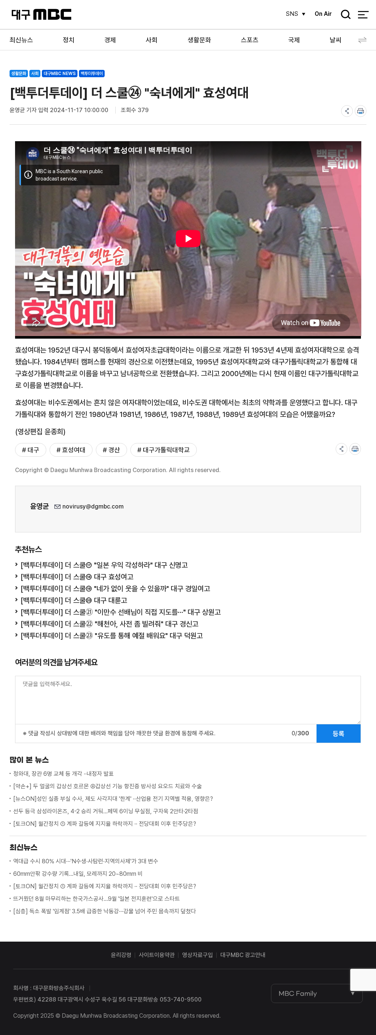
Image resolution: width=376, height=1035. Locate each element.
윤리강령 (121, 955)
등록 (338, 734)
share (347, 111)
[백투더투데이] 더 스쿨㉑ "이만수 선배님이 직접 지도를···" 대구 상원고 (121, 612)
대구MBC (41, 14)
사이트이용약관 (157, 955)
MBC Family (298, 993)
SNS (292, 13)
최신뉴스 (21, 40)
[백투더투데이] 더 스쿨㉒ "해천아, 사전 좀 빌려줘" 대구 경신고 (109, 624)
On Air (323, 13)
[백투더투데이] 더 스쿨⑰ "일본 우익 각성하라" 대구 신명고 (104, 565)
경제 (110, 40)
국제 (294, 40)
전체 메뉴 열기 (363, 14)
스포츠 (249, 40)
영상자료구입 (197, 955)
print (360, 111)
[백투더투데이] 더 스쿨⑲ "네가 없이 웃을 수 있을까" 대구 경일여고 (115, 588)
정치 (69, 40)
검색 (343, 14)
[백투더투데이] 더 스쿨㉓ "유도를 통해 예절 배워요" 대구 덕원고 (112, 635)
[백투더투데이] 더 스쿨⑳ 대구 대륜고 (74, 600)
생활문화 (199, 40)
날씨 (335, 40)
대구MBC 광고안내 (242, 955)
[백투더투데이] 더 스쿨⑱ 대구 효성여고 (77, 576)
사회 (152, 40)
